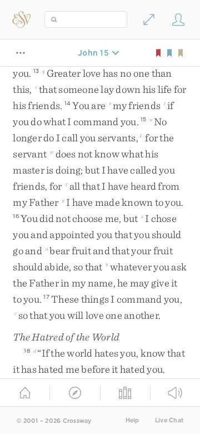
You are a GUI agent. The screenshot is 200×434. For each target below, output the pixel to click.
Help (132, 420)
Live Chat (169, 420)
